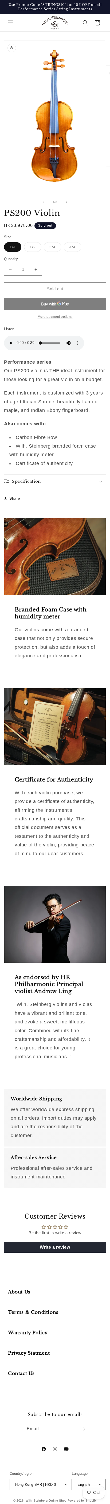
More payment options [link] (55, 317)
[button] (11, 23)
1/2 (35, 248)
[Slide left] (43, 202)
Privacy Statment (29, 1353)
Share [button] (14, 498)
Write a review (55, 1247)
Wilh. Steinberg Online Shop (46, 1500)
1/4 (15, 248)
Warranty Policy (28, 1333)
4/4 (75, 248)
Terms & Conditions (33, 1312)
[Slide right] (67, 202)
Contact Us (21, 1373)
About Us (19, 1292)
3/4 (55, 248)
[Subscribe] (83, 1429)
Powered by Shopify (82, 1500)
